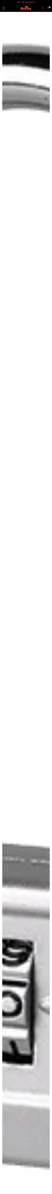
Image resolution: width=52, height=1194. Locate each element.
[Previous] (4, 2)
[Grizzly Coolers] (26, 8)
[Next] (48, 2)
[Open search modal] (43, 8)
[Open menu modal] (3, 8)
